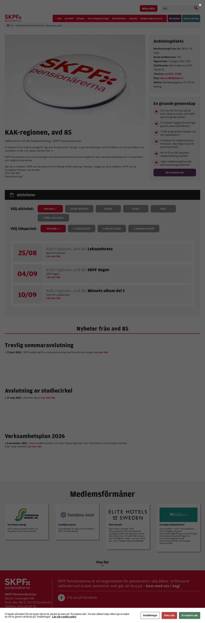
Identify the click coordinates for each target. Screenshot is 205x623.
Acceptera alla (189, 615)
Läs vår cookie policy (64, 616)
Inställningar (150, 615)
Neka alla (169, 615)
